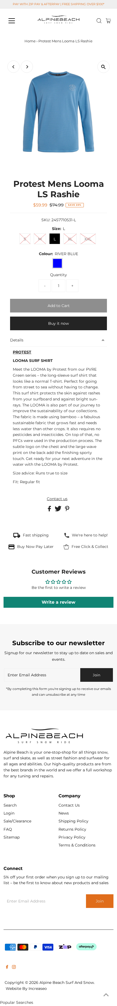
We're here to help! (90, 535)
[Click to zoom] (103, 67)
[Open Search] (99, 20)
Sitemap (12, 837)
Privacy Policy (72, 837)
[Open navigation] (17, 21)
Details (16, 340)
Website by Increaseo (26, 988)
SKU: (45, 220)
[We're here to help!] (66, 536)
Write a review (58, 602)
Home (30, 41)
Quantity (58, 275)
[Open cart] (108, 20)
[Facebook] (7, 967)
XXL (87, 239)
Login (9, 813)
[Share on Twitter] (59, 510)
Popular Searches (16, 1002)
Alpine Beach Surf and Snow (66, 982)
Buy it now (58, 323)
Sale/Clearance (17, 821)
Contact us (57, 499)
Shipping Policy (73, 821)
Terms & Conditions (77, 845)
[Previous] (13, 67)
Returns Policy (72, 829)
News (64, 813)
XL (70, 239)
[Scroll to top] (106, 995)
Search (10, 805)
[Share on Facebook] (50, 510)
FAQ (8, 829)
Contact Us (69, 805)
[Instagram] (14, 967)
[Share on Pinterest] (67, 510)
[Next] (27, 67)
